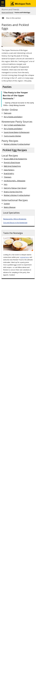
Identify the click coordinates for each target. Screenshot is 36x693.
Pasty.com (7, 113)
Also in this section (13, 18)
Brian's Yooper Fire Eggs (13, 192)
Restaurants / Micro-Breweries (14, 219)
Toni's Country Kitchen (12, 136)
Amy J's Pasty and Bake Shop (14, 125)
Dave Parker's (9, 170)
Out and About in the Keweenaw (15, 222)
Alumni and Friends (10, 9)
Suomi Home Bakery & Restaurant (16, 132)
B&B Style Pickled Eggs (12, 166)
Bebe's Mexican (10, 207)
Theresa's (7, 177)
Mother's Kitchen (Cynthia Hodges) (17, 144)
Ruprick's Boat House (12, 162)
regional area (24, 257)
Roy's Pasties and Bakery (13, 117)
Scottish (7, 203)
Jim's (5, 184)
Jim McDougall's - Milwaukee (14, 181)
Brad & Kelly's (9, 173)
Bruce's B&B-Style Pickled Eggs (15, 159)
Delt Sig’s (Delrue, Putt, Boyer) (15, 188)
